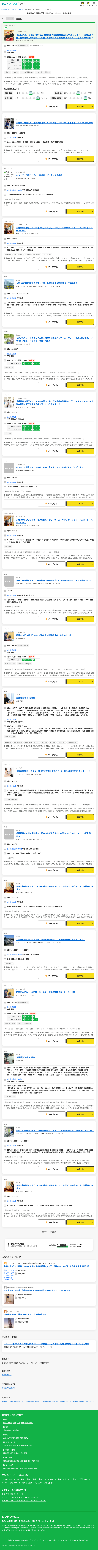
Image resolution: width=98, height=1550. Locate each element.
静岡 (9, 1430)
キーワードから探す (9, 1483)
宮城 (18, 1445)
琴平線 (62, 1401)
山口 (21, 1461)
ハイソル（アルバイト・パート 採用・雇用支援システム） (24, 1500)
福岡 (5, 1468)
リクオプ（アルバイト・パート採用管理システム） (21, 1497)
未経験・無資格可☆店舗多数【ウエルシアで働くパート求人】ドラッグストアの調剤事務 (54, 122)
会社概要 (11, 1540)
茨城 (22, 1422)
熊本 (17, 1468)
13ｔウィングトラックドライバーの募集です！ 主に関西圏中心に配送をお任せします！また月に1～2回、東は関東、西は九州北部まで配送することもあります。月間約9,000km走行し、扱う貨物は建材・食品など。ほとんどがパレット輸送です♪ (49, 315)
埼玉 (14, 1422)
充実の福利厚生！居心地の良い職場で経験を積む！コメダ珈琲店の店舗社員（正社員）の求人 (54, 888)
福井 (17, 1453)
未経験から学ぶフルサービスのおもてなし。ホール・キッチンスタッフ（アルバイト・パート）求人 (54, 229)
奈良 (21, 1438)
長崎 (13, 1468)
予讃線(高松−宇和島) (50, 1401)
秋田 (22, 1445)
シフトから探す (50, 1479)
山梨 (21, 1453)
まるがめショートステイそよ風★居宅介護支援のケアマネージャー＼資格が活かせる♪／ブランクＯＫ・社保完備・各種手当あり (54, 339)
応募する (80, 106)
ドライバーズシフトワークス (13, 1494)
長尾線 (75, 1401)
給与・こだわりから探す (67, 1479)
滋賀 (17, 1438)
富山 (9, 1453)
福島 (31, 1445)
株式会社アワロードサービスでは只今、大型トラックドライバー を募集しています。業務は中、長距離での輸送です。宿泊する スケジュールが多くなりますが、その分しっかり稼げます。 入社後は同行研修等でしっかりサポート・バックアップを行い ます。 (49, 969)
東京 (5, 1422)
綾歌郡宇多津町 (17, 190)
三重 (13, 1430)
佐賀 (9, 1468)
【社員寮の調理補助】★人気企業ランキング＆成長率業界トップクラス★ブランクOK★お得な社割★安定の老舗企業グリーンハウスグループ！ (55, 402)
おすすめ (10, 18)
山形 (27, 1445)
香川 (29, 1461)
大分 (21, 1468)
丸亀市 (14, 50)
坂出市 (14, 298)
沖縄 (35, 1468)
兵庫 (9, 1438)
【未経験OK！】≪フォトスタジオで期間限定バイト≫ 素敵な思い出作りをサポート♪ (53, 771)
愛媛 (33, 1461)
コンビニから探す (25, 1483)
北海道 (5, 1445)
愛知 (5, 1430)
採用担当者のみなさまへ (81, 1540)
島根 (9, 1461)
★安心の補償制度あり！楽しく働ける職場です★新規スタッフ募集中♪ (46, 283)
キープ (88, 5)
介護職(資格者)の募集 (25, 697)
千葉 (18, 1422)
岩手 (14, 1445)
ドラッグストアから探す (43, 1483)
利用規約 (24, 1540)
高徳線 (4, 1401)
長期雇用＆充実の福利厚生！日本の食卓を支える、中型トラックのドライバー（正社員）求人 (54, 834)
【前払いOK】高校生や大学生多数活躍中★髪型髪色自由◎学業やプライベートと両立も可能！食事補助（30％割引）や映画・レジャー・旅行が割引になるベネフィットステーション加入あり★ (55, 36)
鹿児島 (30, 1468)
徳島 (25, 1461)
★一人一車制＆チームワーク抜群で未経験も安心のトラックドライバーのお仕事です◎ (53, 580)
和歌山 (26, 1438)
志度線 (68, 1401)
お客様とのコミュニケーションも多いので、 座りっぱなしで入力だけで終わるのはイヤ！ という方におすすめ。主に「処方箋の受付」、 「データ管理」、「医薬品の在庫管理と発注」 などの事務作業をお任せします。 (48, 151)
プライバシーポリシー (37, 1540)
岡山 (13, 1461)
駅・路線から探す (24, 1479)
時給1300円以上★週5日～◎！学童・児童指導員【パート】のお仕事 (45, 992)
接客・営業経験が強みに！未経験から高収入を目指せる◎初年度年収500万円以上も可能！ (55, 1130)
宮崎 (25, 1468)
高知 (37, 1461)
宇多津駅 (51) (7, 1374)
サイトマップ (66, 1540)
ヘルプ (17, 1540)
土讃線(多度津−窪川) (33, 1401)
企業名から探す (84, 1479)
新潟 (5, 1453)
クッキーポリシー (53, 1540)
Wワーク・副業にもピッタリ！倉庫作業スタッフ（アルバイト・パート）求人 (49, 467)
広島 (17, 1461)
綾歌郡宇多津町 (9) (9, 1388)
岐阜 (17, 1430)
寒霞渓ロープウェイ (86, 1401)
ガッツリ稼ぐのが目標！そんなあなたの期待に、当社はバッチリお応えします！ (50, 939)
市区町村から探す (8, 1479)
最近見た (82, 5)
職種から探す (38, 1479)
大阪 (5, 1438)
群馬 (31, 1422)
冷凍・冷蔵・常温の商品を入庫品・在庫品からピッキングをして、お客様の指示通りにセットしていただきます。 (49, 204)
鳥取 (5, 1461)
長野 (25, 1453)
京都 (13, 1438)
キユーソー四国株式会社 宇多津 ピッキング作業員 (39, 175)
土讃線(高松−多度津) (16, 1401)
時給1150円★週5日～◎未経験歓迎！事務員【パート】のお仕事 (43, 635)
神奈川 (9, 1422)
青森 (10, 1445)
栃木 (27, 1422)
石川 (13, 1453)
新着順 (19, 19)
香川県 (9, 50)
